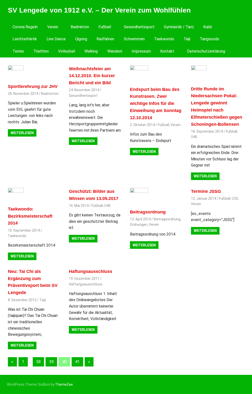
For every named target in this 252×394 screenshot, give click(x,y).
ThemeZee (64, 384)
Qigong (81, 39)
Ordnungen (138, 224)
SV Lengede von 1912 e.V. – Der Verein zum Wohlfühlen (99, 10)
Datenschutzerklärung (206, 51)
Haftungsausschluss (90, 271)
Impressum (141, 51)
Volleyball (66, 51)
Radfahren (105, 39)
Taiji (187, 39)
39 (51, 361)
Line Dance (56, 39)
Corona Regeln (25, 27)
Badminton (80, 27)
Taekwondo (164, 39)
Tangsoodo (209, 39)
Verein (52, 27)
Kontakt (167, 51)
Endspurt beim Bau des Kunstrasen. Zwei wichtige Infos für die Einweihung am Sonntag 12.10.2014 (155, 103)
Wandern (114, 51)
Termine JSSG (206, 191)
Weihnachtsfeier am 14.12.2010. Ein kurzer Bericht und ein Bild (92, 75)
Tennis (18, 51)
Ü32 (235, 198)
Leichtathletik (25, 39)
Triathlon (41, 51)
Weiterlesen (22, 133)
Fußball (104, 27)
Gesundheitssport (139, 27)
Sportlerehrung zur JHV (33, 86)
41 (77, 361)
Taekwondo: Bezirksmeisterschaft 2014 (30, 216)
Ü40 (194, 137)
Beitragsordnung (148, 212)
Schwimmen (134, 39)
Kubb (207, 27)
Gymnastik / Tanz (179, 27)
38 (38, 361)
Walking (91, 51)
